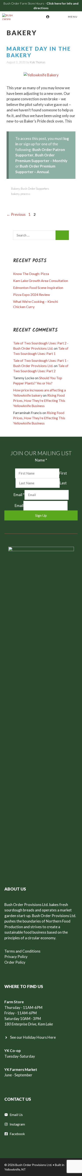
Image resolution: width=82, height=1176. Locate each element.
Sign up (41, 515)
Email (19, 494)
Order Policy (14, 962)
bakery (15, 194)
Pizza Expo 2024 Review (31, 294)
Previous (16, 214)
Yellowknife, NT (15, 1169)
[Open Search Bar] (54, 16)
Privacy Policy (16, 956)
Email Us (16, 1114)
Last (63, 483)
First (63, 473)
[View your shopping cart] (41, 16)
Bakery (15, 188)
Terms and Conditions (22, 951)
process (25, 194)
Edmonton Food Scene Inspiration (38, 287)
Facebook (17, 1134)
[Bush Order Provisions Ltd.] (9, 16)
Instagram (17, 1124)
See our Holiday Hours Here (33, 1037)
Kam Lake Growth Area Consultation (40, 280)
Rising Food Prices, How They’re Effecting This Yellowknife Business (39, 400)
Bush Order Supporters (35, 188)
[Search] (62, 235)
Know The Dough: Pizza (31, 274)
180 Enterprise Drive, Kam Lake (28, 1024)
